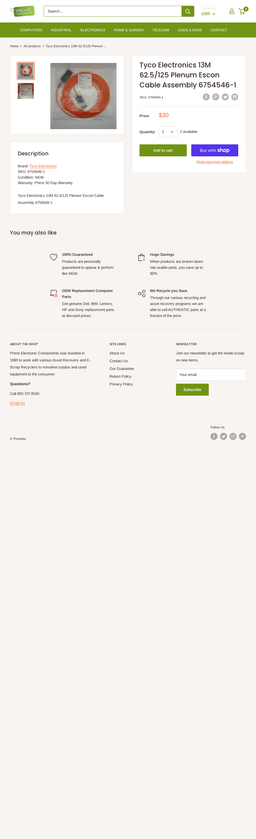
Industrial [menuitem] (61, 30)
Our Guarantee (122, 368)
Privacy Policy (121, 384)
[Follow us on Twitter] (223, 436)
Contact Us (119, 361)
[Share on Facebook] (206, 96)
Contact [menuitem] (218, 30)
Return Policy (121, 376)
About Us (117, 353)
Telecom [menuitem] (160, 30)
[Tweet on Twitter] (225, 96)
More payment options (214, 162)
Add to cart (163, 150)
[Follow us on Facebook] (214, 436)
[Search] (188, 11)
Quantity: (148, 132)
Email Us (17, 403)
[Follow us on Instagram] (233, 436)
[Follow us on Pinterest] (242, 436)
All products (32, 46)
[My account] (231, 11)
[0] (242, 11)
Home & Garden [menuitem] (129, 30)
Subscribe (192, 389)
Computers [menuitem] (31, 30)
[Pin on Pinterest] (215, 96)
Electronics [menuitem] (92, 30)
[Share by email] (234, 96)
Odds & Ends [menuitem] (190, 30)
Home (14, 46)
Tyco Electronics (43, 166)
